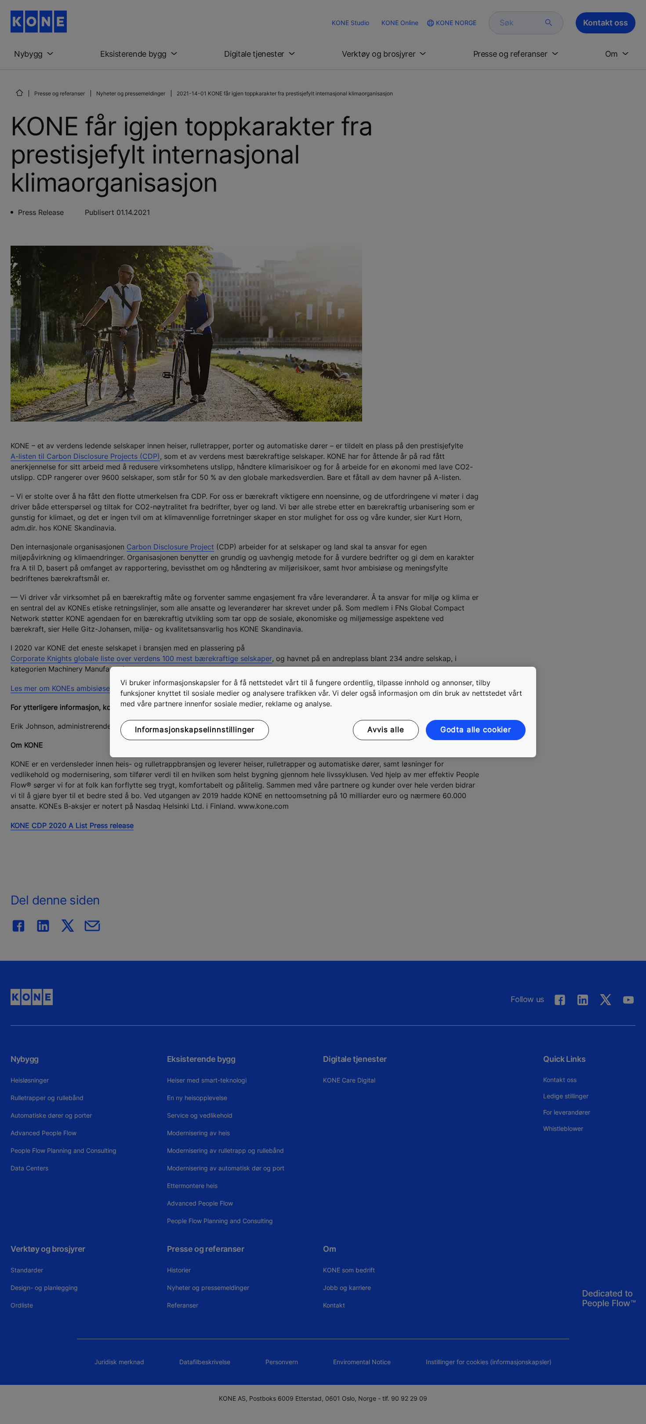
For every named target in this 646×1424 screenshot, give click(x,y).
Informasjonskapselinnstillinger (194, 729)
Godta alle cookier (475, 729)
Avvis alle (385, 729)
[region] (323, 712)
